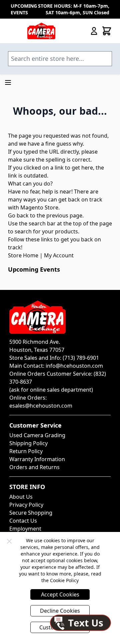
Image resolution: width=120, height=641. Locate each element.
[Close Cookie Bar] (9, 541)
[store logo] (41, 31)
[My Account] (94, 31)
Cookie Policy (64, 580)
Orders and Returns (34, 467)
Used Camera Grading (37, 435)
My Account (59, 255)
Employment (25, 528)
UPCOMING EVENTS (24, 9)
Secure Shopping (30, 512)
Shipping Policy (28, 443)
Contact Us (23, 520)
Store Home (23, 255)
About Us (21, 496)
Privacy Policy (26, 504)
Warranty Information (37, 459)
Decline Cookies (60, 610)
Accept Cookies (60, 594)
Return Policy (26, 451)
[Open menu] (8, 82)
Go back (18, 215)
